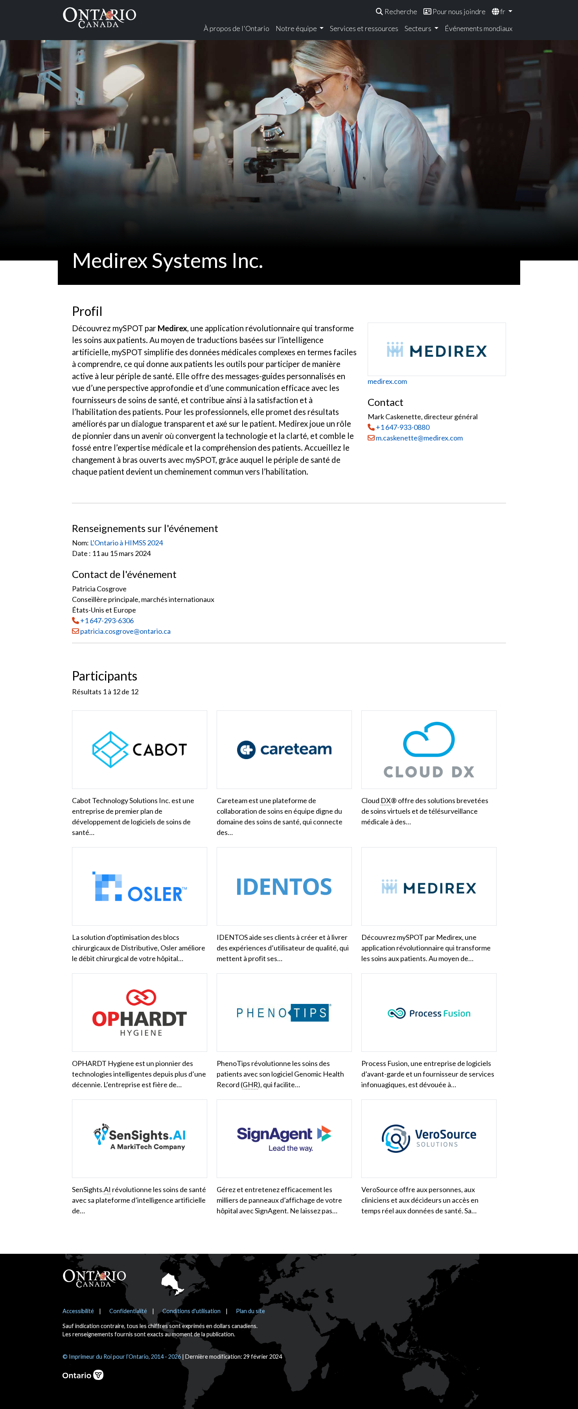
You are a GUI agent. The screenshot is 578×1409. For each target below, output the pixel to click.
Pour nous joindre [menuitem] (458, 11)
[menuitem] (396, 11)
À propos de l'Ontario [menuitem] (236, 28)
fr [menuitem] (502, 11)
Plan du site (250, 1311)
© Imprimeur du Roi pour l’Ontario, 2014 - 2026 (122, 1356)
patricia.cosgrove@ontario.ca (125, 631)
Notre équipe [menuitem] (297, 28)
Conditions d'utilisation (191, 1311)
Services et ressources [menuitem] (364, 28)
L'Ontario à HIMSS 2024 (126, 542)
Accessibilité (78, 1311)
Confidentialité (128, 1311)
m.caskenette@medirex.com (419, 437)
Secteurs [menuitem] (419, 28)
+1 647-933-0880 (402, 427)
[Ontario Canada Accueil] (99, 17)
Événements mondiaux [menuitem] (478, 28)
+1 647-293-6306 (107, 620)
